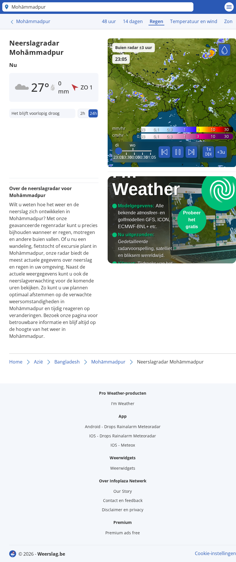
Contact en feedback (122, 500)
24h (93, 113)
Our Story (122, 491)
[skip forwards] (191, 152)
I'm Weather (122, 403)
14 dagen (133, 21)
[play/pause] (178, 152)
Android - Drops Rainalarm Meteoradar (123, 426)
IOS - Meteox (123, 445)
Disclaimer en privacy (122, 509)
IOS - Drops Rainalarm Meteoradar (122, 436)
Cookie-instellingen (215, 553)
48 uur (109, 21)
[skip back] (164, 152)
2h (82, 113)
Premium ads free (122, 532)
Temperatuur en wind (193, 21)
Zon (228, 21)
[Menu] (229, 7)
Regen (156, 21)
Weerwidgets (122, 468)
